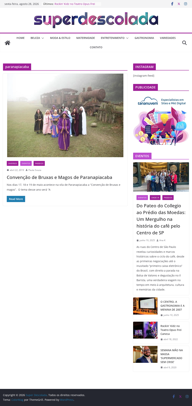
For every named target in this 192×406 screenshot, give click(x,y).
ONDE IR (155, 197)
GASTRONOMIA (144, 38)
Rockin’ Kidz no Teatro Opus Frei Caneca (171, 330)
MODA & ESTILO (60, 38)
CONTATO (96, 47)
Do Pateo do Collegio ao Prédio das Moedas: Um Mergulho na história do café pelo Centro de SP (160, 219)
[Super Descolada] (7, 42)
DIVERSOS (12, 163)
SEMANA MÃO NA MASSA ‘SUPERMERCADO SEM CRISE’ (171, 356)
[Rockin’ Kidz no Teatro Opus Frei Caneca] (145, 333)
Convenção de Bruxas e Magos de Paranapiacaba (59, 177)
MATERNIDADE (85, 38)
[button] (42, 38)
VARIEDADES (168, 38)
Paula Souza (34, 170)
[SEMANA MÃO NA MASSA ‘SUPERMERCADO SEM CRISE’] (145, 359)
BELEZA (35, 38)
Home (20, 38)
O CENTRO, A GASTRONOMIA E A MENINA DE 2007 (172, 305)
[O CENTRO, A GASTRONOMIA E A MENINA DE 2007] (145, 308)
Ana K (162, 240)
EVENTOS (26, 163)
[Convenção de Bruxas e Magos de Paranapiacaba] (65, 115)
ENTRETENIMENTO (112, 38)
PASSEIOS (39, 163)
